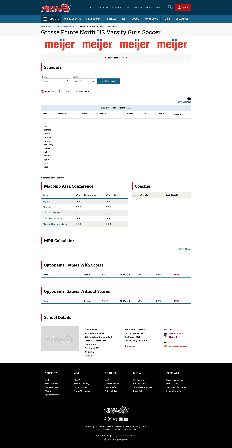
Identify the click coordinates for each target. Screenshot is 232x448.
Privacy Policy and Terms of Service (124, 436)
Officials (137, 8)
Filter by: (44, 77)
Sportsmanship (52, 395)
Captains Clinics (52, 387)
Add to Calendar (183, 102)
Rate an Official (111, 391)
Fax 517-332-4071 (117, 429)
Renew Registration (175, 380)
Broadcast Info (140, 383)
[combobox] (42, 81)
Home (43, 26)
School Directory (81, 383)
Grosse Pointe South (52, 218)
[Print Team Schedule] (189, 99)
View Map (131, 346)
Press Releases (140, 391)
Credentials (138, 380)
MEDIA (137, 373)
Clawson (47, 207)
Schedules (103, 8)
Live (127, 8)
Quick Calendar (81, 387)
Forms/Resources (82, 391)
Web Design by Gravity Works (118, 439)
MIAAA (77, 380)
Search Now (109, 81)
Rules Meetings (112, 383)
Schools (116, 8)
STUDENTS (51, 373)
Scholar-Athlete (52, 383)
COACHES (111, 373)
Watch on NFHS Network (176, 335)
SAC (47, 380)
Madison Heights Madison (55, 224)
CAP (107, 380)
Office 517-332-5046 (103, 429)
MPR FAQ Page (184, 249)
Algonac (47, 201)
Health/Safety (111, 387)
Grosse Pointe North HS (67, 26)
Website (88, 355)
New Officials (172, 383)
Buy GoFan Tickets (178, 346)
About (149, 8)
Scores (90, 8)
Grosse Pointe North (52, 213)
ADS (76, 373)
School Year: (78, 77)
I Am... (158, 8)
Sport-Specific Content (176, 387)
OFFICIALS (172, 373)
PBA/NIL (49, 391)
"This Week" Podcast (142, 387)
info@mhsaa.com (130, 429)
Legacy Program (173, 391)
